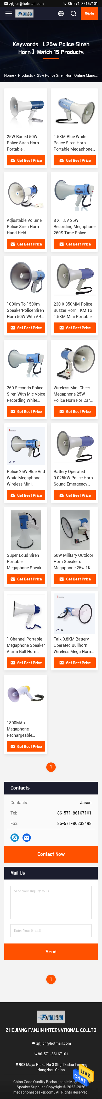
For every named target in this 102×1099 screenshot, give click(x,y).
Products (25, 75)
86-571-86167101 (82, 4)
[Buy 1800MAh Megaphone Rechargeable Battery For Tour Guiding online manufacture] (26, 697)
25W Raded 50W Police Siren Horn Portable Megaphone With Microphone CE (23, 149)
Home (9, 75)
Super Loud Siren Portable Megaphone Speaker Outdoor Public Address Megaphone (26, 568)
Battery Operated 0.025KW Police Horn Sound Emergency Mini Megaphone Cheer (73, 484)
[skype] (14, 837)
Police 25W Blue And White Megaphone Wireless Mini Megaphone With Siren (26, 484)
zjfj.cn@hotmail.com (26, 4)
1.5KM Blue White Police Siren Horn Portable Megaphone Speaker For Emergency (73, 149)
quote (89, 13)
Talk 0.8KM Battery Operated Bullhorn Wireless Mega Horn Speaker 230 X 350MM (72, 652)
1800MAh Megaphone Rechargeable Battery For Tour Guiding (22, 735)
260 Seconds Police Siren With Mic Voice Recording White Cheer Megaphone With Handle (26, 400)
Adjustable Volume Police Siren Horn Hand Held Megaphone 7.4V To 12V (25, 233)
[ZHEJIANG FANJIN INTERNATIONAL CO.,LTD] (25, 13)
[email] (26, 837)
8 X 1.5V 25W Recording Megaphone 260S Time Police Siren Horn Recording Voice (74, 233)
